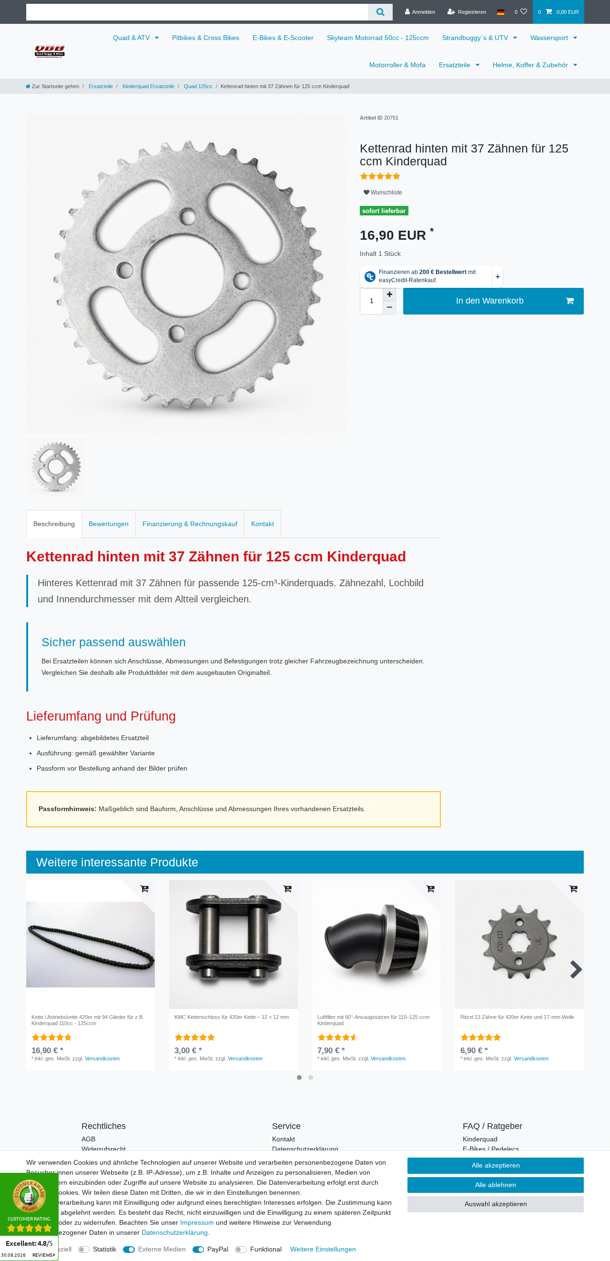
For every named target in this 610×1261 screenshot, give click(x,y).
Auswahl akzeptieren (496, 1204)
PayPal (217, 1249)
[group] (233, 944)
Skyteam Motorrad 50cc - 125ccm (378, 37)
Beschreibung (54, 524)
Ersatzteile (455, 65)
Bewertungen (109, 524)
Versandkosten (102, 1058)
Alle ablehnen (495, 1185)
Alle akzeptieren (496, 1165)
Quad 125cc (198, 86)
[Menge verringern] (389, 308)
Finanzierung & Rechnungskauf (189, 524)
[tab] (54, 524)
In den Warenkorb (490, 300)
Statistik (104, 1249)
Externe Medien (162, 1249)
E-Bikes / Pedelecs (491, 1149)
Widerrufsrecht (103, 1149)
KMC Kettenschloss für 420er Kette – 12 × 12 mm (231, 1017)
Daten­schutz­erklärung (175, 1232)
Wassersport (550, 37)
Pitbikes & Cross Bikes (205, 37)
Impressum (197, 1222)
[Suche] (380, 12)
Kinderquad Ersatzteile (147, 86)
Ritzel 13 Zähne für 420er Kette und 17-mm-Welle (517, 1017)
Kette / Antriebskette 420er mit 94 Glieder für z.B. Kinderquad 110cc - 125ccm (87, 1020)
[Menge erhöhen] (389, 294)
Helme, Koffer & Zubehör (531, 65)
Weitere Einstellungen (323, 1249)
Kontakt (262, 524)
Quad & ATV (132, 37)
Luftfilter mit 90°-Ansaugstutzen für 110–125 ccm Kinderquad (373, 1020)
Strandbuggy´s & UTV (476, 37)
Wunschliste (385, 192)
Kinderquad (480, 1139)
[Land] (500, 12)
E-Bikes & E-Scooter (283, 37)
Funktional (266, 1249)
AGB (88, 1139)
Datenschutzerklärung (305, 1149)
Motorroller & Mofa (397, 65)
